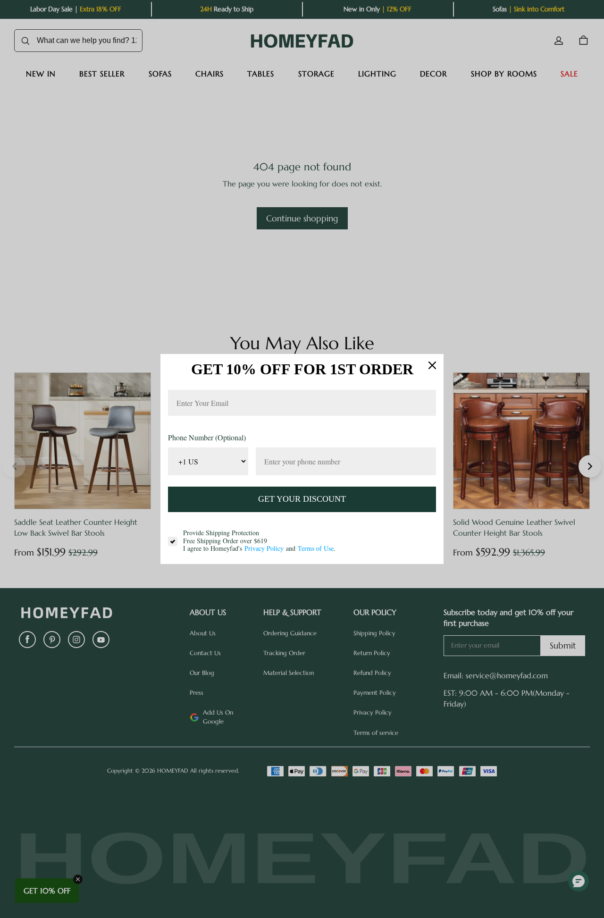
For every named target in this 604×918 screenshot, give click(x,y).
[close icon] (432, 365)
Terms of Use (316, 548)
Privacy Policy (264, 548)
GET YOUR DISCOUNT (302, 499)
